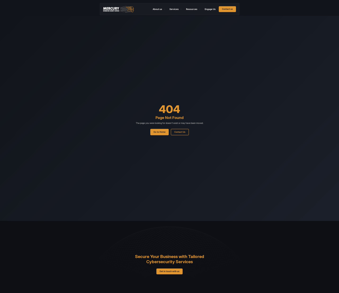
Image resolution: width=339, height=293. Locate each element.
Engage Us (210, 9)
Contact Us (179, 132)
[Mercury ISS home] (118, 9)
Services (174, 9)
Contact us (227, 9)
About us (157, 9)
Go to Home (159, 132)
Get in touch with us (169, 271)
